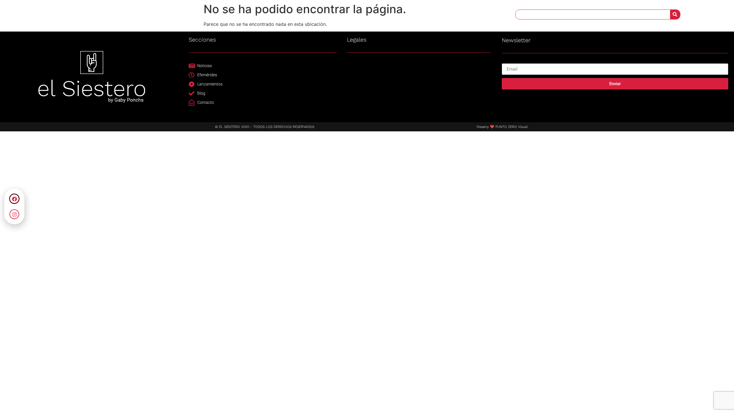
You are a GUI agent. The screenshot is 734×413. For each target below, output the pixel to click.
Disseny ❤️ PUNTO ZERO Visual (502, 127)
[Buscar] (675, 14)
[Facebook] (14, 199)
